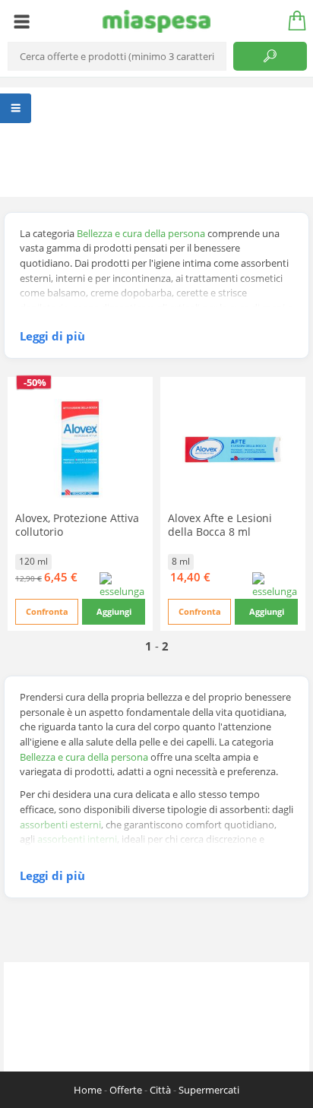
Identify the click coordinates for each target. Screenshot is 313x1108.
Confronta (47, 611)
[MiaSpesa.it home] (157, 21)
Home (88, 1090)
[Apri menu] (21, 21)
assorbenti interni (77, 839)
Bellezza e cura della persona (141, 233)
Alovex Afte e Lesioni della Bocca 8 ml (220, 525)
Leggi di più (52, 335)
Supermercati (209, 1090)
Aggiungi (113, 611)
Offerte (125, 1090)
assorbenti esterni (60, 824)
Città (160, 1090)
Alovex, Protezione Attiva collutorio (77, 525)
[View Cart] (291, 21)
